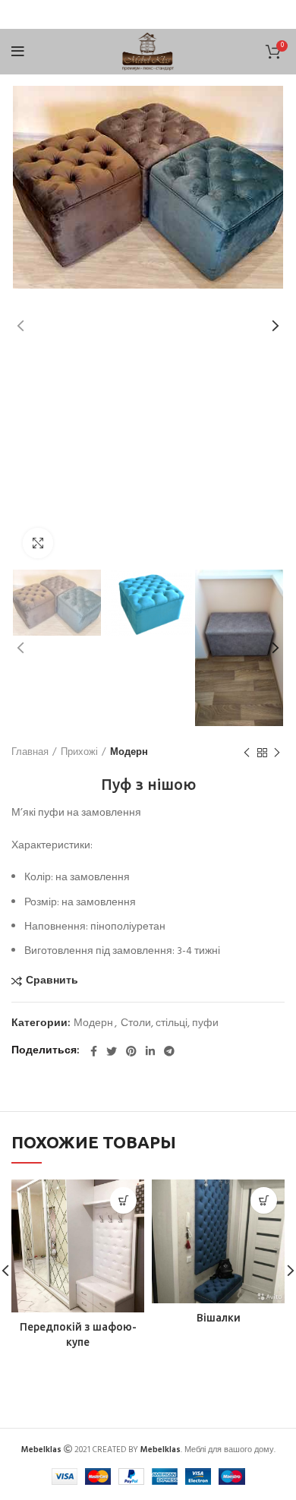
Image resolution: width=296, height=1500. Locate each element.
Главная (30, 752)
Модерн (129, 752)
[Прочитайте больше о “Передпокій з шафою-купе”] (123, 1200)
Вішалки (219, 1318)
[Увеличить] (38, 543)
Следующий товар (277, 752)
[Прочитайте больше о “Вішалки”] (263, 1200)
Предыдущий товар (246, 752)
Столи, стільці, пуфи (170, 1024)
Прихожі (79, 752)
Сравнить (52, 981)
